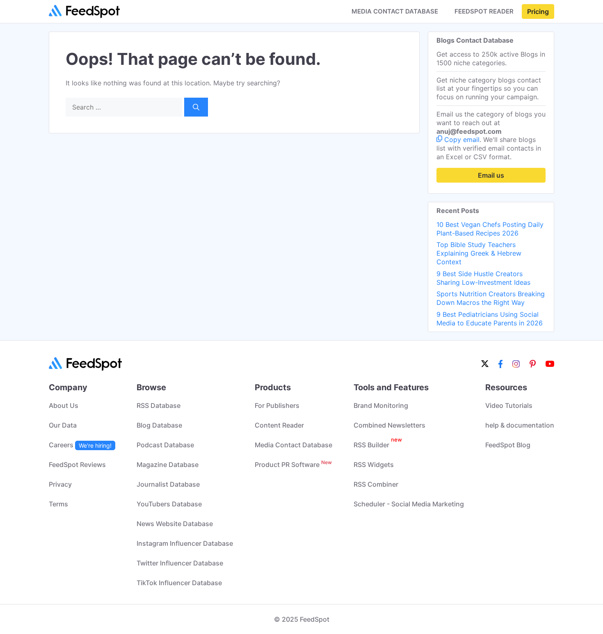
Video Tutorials (508, 405)
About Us (63, 405)
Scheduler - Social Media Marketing (409, 504)
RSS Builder (378, 445)
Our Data (63, 425)
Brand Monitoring (381, 405)
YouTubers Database (169, 504)
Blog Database (159, 425)
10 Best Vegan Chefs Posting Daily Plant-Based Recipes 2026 (490, 228)
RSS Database (158, 405)
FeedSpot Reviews (77, 464)
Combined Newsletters (389, 425)
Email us (491, 175)
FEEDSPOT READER (484, 11)
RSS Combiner (376, 484)
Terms (58, 504)
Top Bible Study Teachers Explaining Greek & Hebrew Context (478, 253)
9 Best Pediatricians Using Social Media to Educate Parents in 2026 (489, 318)
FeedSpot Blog (507, 445)
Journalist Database (168, 484)
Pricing (538, 11)
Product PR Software (293, 464)
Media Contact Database (293, 445)
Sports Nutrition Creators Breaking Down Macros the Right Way (490, 298)
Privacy (60, 484)
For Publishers (277, 405)
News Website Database (175, 524)
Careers (80, 445)
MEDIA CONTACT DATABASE (395, 11)
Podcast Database (165, 445)
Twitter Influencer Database (180, 563)
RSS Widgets (374, 464)
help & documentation (519, 425)
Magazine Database (168, 464)
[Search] (196, 107)
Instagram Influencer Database (185, 543)
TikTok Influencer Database (179, 583)
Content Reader (279, 425)
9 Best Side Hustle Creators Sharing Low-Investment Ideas (483, 278)
